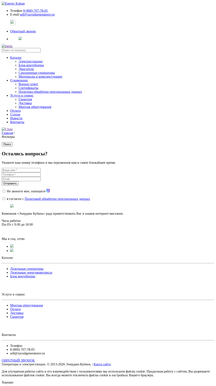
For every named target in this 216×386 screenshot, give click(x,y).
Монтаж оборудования (35, 107)
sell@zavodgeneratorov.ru (37, 14)
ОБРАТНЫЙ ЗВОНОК (18, 360)
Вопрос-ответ (28, 84)
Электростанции (31, 61)
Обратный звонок (23, 31)
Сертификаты (28, 88)
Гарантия (25, 99)
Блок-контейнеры (31, 65)
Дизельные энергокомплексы (31, 272)
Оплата (15, 309)
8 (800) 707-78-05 (35, 10)
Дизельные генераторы (26, 268)
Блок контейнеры (22, 276)
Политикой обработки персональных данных (57, 199)
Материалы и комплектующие (40, 76)
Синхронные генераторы (37, 73)
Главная (7, 133)
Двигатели (26, 69)
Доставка (25, 103)
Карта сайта (102, 364)
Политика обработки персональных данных (50, 91)
